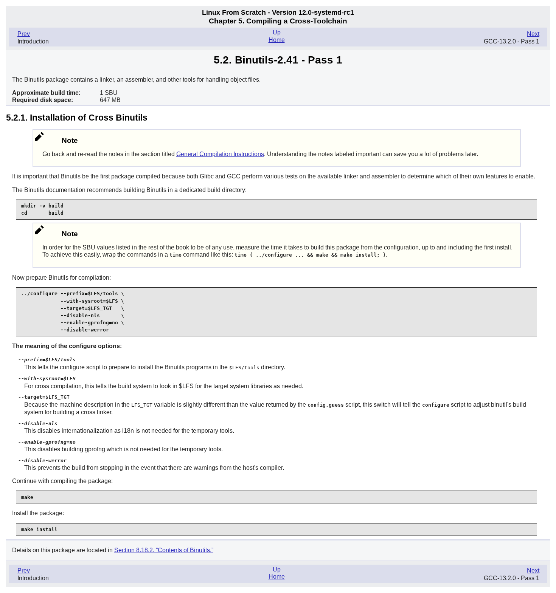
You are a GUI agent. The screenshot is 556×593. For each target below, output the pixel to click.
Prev (23, 34)
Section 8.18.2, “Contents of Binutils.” (163, 550)
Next (533, 34)
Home (277, 40)
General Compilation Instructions (220, 154)
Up (277, 32)
